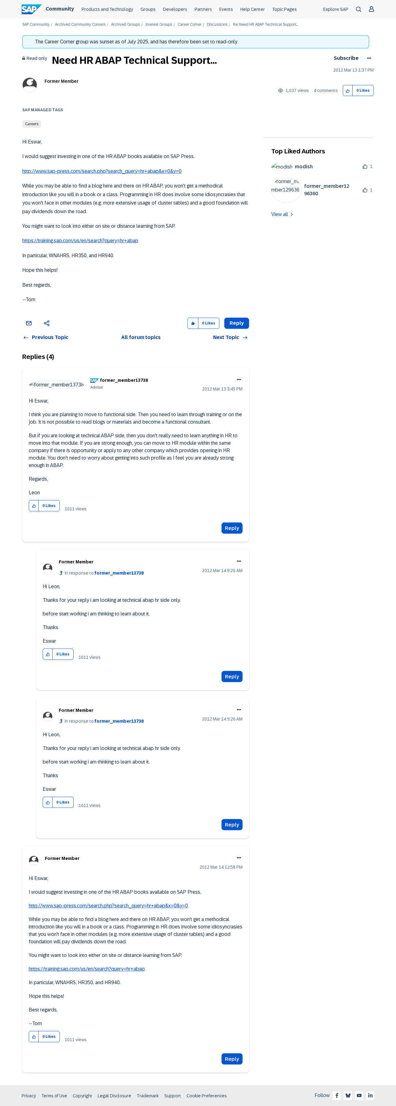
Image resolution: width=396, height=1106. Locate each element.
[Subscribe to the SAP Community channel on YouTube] (359, 1095)
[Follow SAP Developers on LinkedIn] (370, 1095)
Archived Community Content (80, 25)
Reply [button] (237, 323)
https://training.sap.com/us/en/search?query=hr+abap (80, 240)
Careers (31, 124)
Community (59, 8)
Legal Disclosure (114, 1095)
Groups (148, 9)
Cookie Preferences (207, 1095)
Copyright (82, 1095)
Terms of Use (54, 1095)
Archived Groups (125, 25)
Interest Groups (158, 25)
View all (279, 214)
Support (172, 1095)
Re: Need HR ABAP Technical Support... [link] (265, 25)
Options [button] (368, 58)
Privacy (29, 1095)
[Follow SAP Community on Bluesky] (348, 1095)
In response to (104, 573)
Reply (232, 528)
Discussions (217, 25)
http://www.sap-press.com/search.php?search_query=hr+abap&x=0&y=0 (102, 171)
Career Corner (189, 25)
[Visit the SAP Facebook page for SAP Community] (336, 1095)
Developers (175, 9)
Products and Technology (107, 9)
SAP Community (36, 25)
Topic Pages (284, 9)
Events (226, 9)
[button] (348, 90)
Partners (203, 9)
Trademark (148, 1095)
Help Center (252, 9)
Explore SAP (335, 9)
